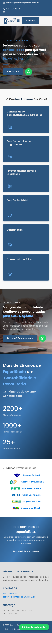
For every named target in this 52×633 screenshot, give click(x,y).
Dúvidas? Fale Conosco (20, 338)
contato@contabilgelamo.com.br (22, 3)
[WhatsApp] (28, 71)
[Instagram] (4, 12)
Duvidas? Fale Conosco (26, 551)
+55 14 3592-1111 (13, 9)
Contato (30, 20)
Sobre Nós (13, 71)
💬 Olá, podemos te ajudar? (34, 627)
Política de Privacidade (14, 629)
